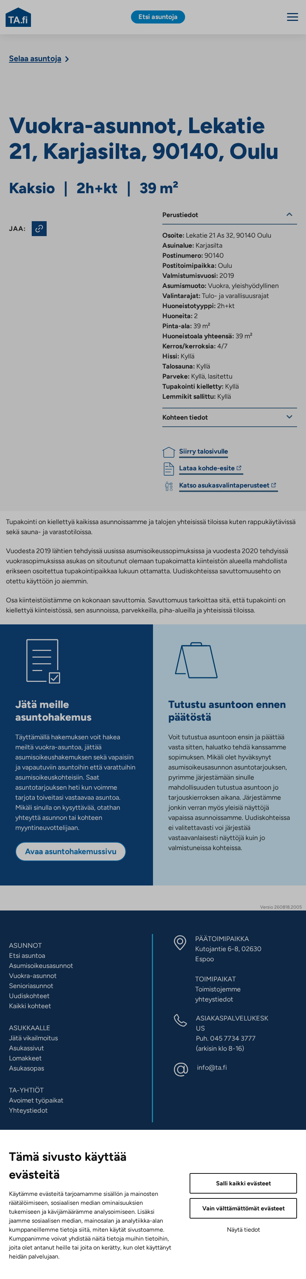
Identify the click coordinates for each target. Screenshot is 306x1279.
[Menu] (292, 16)
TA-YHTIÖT (26, 1090)
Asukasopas (26, 1068)
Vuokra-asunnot (33, 976)
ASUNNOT (25, 945)
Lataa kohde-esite (207, 469)
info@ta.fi (212, 1067)
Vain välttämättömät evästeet (243, 1208)
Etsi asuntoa (27, 956)
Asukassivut (26, 1048)
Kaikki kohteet (30, 1006)
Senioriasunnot (31, 986)
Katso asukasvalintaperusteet (224, 486)
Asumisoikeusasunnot (41, 966)
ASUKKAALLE (29, 1028)
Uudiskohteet (29, 996)
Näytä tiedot (243, 1229)
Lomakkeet (25, 1058)
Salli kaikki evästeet (243, 1183)
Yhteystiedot (28, 1110)
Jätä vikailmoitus (33, 1038)
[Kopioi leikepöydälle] (39, 228)
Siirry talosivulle (203, 451)
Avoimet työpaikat (36, 1100)
